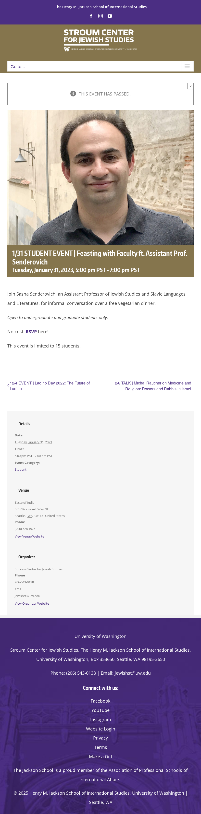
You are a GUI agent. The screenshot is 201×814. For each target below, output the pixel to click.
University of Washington (100, 636)
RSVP (31, 332)
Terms (100, 747)
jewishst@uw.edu (133, 673)
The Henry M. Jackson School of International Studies (101, 6)
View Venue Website (29, 536)
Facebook (100, 701)
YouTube (100, 710)
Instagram (100, 719)
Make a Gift (100, 756)
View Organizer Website (32, 603)
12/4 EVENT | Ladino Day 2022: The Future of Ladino (50, 385)
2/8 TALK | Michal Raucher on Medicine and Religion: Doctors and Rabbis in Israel (153, 386)
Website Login (100, 729)
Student (20, 469)
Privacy (100, 738)
